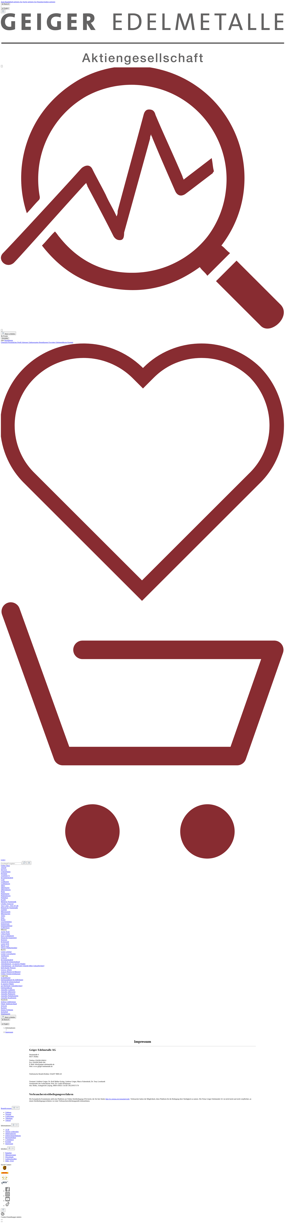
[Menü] (3, 11)
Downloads (9, 1157)
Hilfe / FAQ (9, 1161)
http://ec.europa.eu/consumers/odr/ (118, 1099)
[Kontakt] (2, 66)
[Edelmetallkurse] (142, 328)
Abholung (8, 1118)
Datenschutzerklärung (13, 1136)
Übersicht (4, 342)
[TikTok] (7, 1206)
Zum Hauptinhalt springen (10, 2)
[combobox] (11, 863)
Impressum (9, 1144)
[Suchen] (24, 863)
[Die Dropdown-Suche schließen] (29, 863)
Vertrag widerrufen (12, 1132)
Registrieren (8, 340)
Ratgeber (8, 1153)
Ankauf (8, 1120)
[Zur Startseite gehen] (142, 64)
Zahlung (8, 1112)
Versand (8, 1114)
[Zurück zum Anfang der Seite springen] (3, 1210)
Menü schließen (10, 334)
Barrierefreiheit (10, 1138)
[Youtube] (7, 1201)
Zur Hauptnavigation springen (44, 2)
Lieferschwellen (11, 1159)
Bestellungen (44, 342)
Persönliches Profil (15, 342)
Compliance (9, 1140)
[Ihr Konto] (2, 330)
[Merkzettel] (142, 601)
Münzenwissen (10, 1155)
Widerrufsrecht (10, 1134)
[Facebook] (7, 1191)
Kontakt (8, 1142)
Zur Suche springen (27, 2)
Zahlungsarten (34, 342)
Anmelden (5, 338)
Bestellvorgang (6, 1108)
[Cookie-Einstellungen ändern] (2, 1219)
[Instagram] (7, 1196)
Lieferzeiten (9, 1116)
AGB (7, 1130)
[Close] (2, 1221)
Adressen (25, 342)
